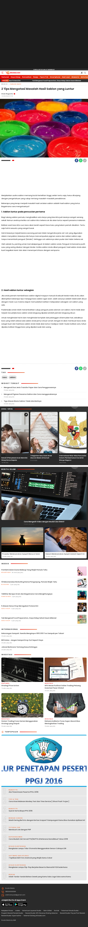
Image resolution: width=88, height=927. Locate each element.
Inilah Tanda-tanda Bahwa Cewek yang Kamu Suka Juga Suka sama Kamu (40, 877)
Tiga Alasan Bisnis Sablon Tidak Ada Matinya (22, 401)
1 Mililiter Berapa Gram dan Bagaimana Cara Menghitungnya (26, 594)
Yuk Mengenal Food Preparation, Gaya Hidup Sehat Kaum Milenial (32, 81)
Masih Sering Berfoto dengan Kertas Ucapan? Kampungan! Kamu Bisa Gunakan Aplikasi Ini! (47, 820)
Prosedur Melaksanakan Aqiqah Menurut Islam (21, 554)
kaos (5, 377)
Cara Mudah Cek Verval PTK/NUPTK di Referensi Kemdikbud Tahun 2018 (38, 839)
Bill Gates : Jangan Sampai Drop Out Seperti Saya (22, 640)
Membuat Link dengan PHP (20, 829)
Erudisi (4, 84)
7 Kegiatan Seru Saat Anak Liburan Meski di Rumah (41, 457)
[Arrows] (2, 429)
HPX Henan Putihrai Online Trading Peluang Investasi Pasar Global (63, 686)
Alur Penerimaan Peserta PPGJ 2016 (23, 792)
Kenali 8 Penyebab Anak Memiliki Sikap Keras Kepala (14, 459)
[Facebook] (76, 160)
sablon (13, 377)
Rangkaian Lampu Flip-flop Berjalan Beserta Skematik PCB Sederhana (38, 867)
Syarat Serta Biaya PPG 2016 (20, 811)
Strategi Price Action (10, 685)
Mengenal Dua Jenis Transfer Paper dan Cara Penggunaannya (30, 387)
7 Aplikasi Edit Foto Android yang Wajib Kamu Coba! (30, 858)
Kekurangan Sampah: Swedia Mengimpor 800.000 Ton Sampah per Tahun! (32, 633)
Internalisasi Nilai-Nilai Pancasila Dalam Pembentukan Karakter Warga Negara (72, 458)
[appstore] (7, 906)
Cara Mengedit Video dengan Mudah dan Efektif (44, 522)
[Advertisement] (44, 34)
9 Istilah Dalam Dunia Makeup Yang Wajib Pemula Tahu (24, 570)
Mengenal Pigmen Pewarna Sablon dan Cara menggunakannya (30, 394)
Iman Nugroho (7, 94)
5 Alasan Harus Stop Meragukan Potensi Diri (19, 606)
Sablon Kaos (15, 84)
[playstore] (20, 906)
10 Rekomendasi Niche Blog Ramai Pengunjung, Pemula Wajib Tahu (29, 582)
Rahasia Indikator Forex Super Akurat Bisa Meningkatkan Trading (62, 722)
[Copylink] (85, 160)
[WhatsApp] (80, 160)
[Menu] (2, 72)
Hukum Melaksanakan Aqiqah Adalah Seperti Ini (65, 554)
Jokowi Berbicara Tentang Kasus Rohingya (19, 647)
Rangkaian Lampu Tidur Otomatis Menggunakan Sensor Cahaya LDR (37, 848)
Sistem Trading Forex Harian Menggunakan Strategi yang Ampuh (19, 722)
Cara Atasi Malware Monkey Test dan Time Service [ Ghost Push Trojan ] (39, 801)
